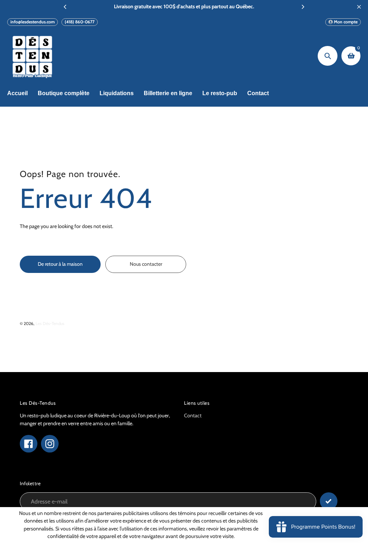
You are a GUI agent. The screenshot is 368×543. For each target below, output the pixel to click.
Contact (193, 415)
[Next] (302, 6)
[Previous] (65, 6)
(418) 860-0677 (80, 21)
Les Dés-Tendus (50, 323)
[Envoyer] (328, 501)
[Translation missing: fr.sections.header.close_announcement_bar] (359, 6)
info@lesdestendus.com (32, 21)
